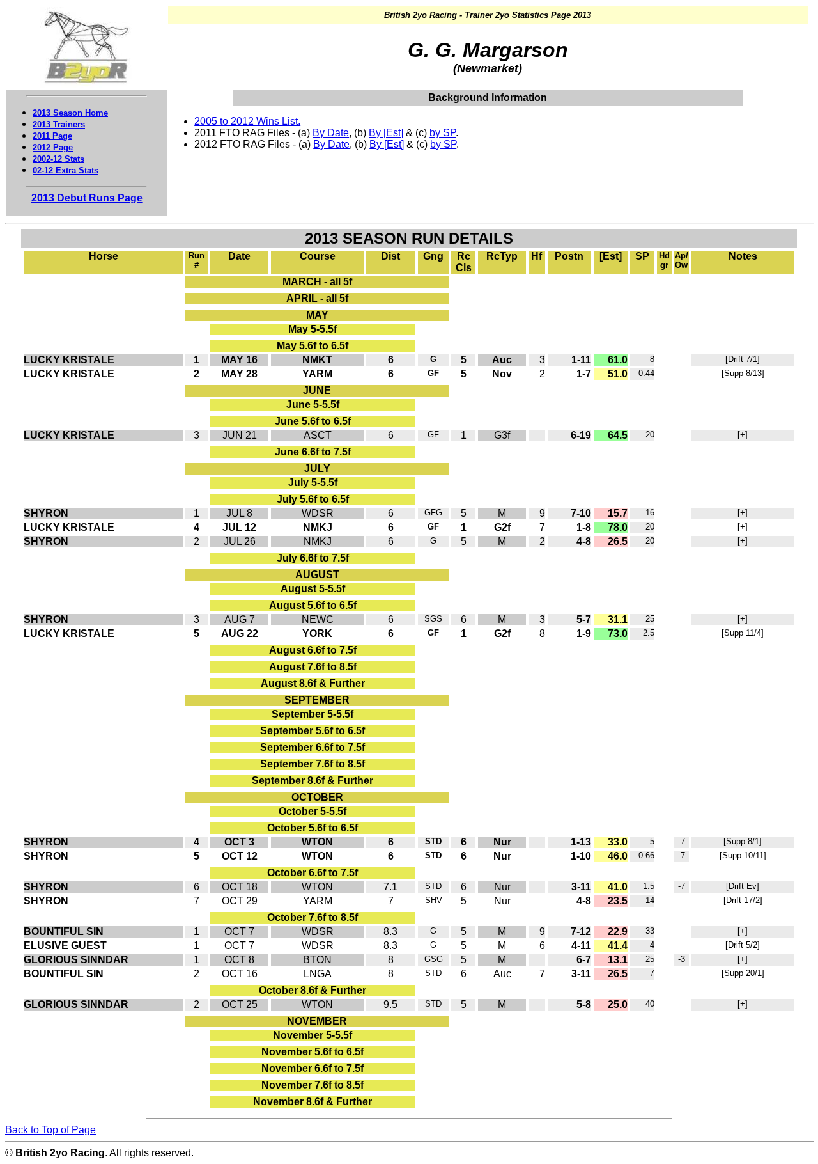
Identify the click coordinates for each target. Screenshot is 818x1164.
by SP (442, 132)
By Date (331, 132)
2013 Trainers (59, 124)
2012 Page (53, 147)
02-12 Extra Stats (65, 170)
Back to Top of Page (50, 1129)
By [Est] (386, 132)
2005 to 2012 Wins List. (247, 121)
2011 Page (52, 136)
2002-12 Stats (58, 159)
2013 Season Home (70, 113)
